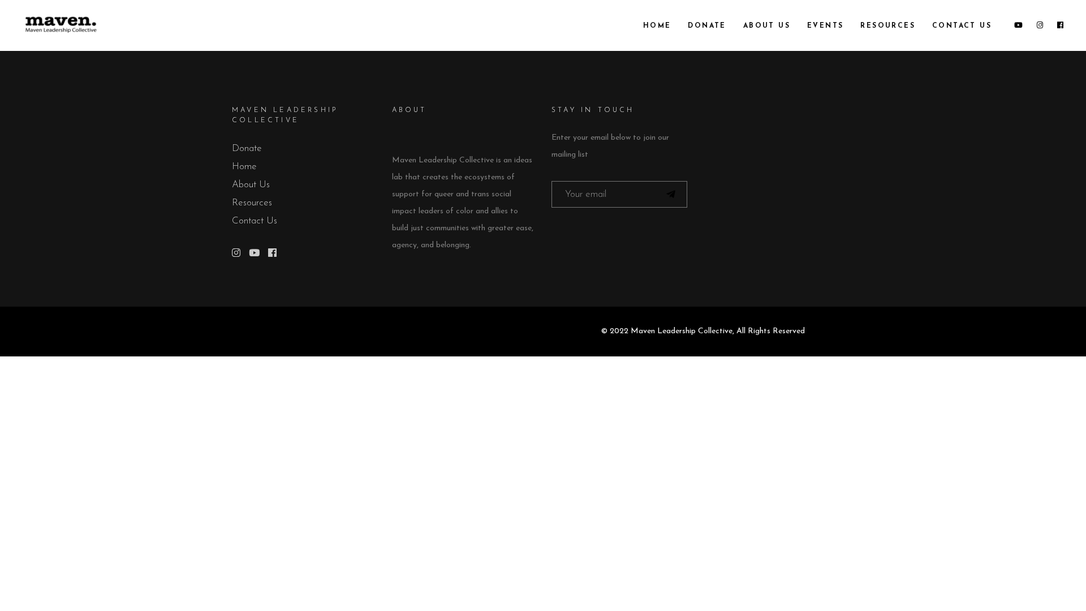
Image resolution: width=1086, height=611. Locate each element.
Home (244, 166)
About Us (251, 185)
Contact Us (254, 221)
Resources (252, 203)
